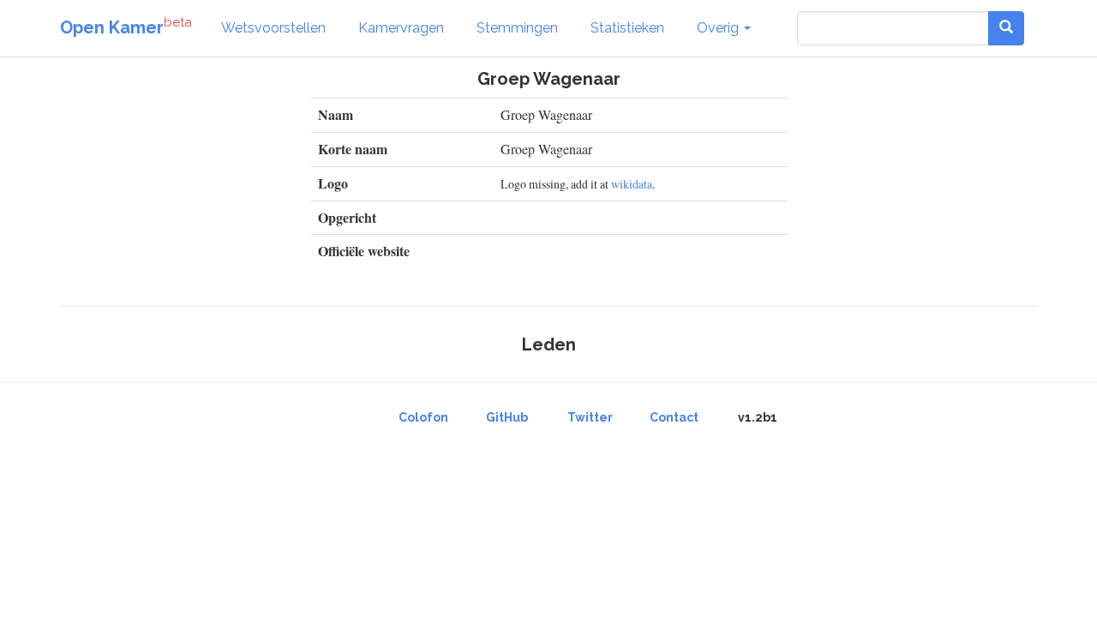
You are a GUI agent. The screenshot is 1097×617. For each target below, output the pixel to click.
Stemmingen (517, 28)
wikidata (631, 184)
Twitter (590, 417)
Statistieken (627, 28)
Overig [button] (719, 28)
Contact (674, 417)
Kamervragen (401, 28)
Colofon (423, 417)
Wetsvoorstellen (273, 28)
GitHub (507, 417)
